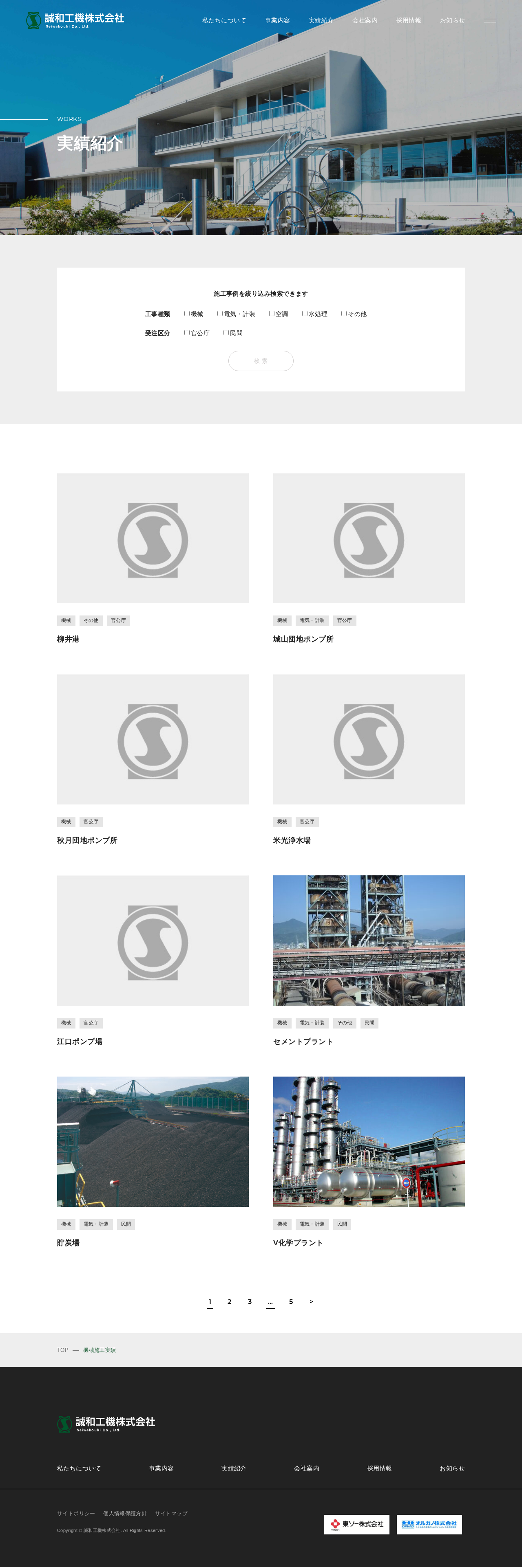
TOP (63, 1350)
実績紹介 (321, 20)
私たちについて (224, 20)
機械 (197, 313)
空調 (282, 313)
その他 (357, 313)
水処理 (318, 313)
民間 (236, 333)
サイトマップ (171, 1513)
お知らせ (452, 20)
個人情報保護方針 (125, 1513)
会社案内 (365, 20)
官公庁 (200, 333)
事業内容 (277, 20)
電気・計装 (239, 313)
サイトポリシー (76, 1513)
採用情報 (408, 20)
